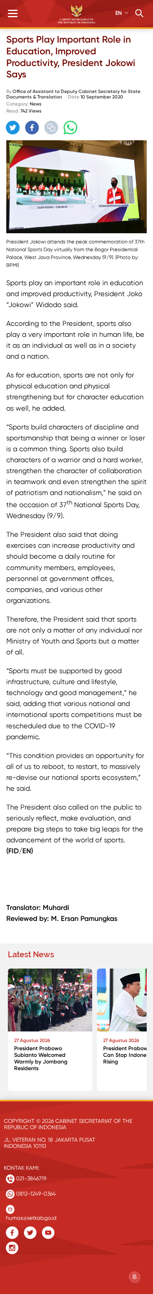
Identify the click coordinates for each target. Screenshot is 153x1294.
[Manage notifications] (134, 1277)
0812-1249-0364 (35, 1193)
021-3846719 (30, 1178)
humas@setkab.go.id (31, 1216)
